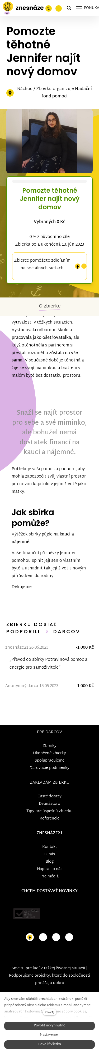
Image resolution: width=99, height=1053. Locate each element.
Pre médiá (49, 876)
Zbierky (49, 745)
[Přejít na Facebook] (30, 937)
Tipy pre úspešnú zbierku (49, 811)
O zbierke (49, 306)
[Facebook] (77, 266)
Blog (50, 861)
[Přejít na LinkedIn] (69, 937)
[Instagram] (84, 266)
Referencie (49, 818)
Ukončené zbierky (49, 753)
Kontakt (49, 847)
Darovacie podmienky (49, 768)
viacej (49, 1012)
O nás (49, 854)
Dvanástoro (49, 803)
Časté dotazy (49, 796)
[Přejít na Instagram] (43, 937)
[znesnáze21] (23, 8)
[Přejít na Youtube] (56, 937)
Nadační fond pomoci (66, 93)
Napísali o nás (49, 869)
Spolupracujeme (49, 760)
